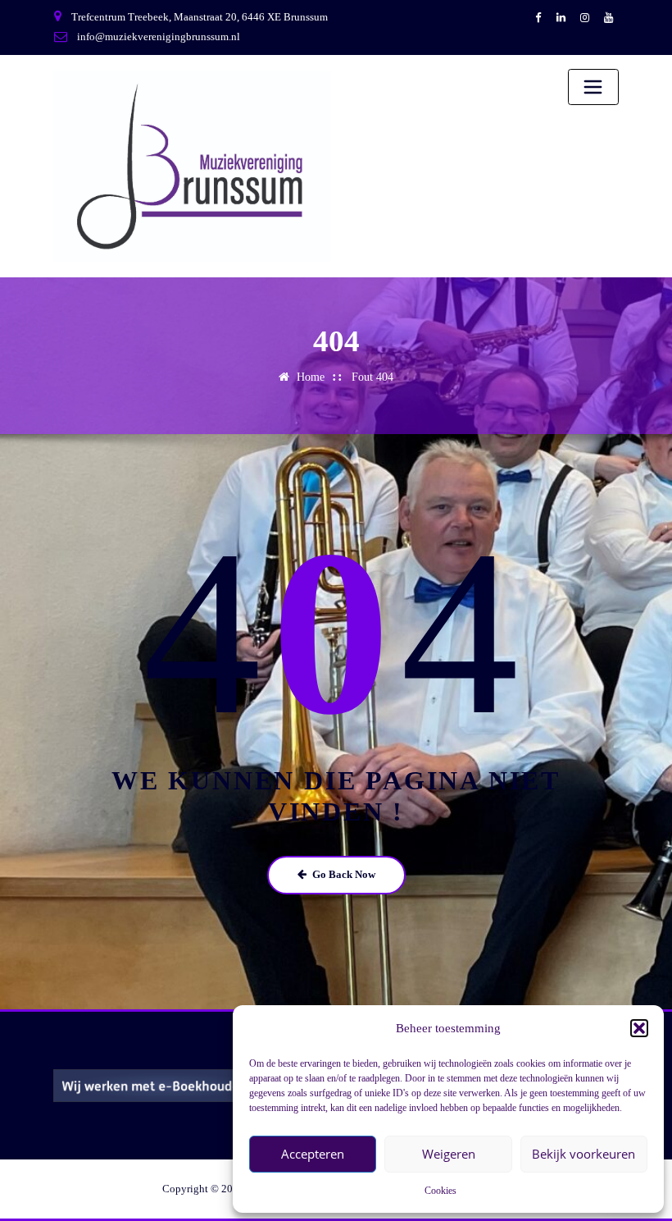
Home (311, 377)
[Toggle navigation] (593, 87)
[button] (639, 1028)
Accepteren (312, 1154)
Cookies (440, 1190)
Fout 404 (372, 377)
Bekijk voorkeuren (583, 1154)
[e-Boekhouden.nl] (188, 1084)
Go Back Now (343, 874)
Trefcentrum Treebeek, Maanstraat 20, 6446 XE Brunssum (199, 17)
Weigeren (448, 1154)
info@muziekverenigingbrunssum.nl (158, 36)
